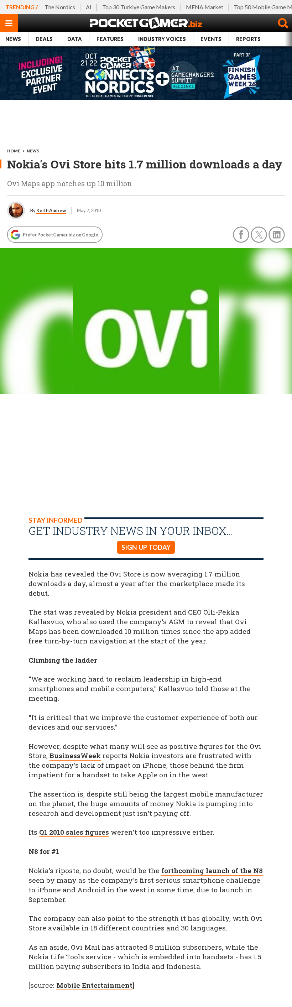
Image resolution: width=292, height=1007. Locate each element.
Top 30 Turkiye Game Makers (138, 7)
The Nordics (60, 7)
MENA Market (204, 7)
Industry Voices (162, 39)
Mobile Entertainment (94, 985)
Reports (248, 39)
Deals (44, 39)
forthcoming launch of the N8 (212, 870)
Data (74, 39)
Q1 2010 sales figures (74, 832)
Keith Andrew (51, 210)
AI (89, 7)
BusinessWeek (75, 755)
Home (13, 150)
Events (210, 39)
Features (110, 39)
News (13, 39)
